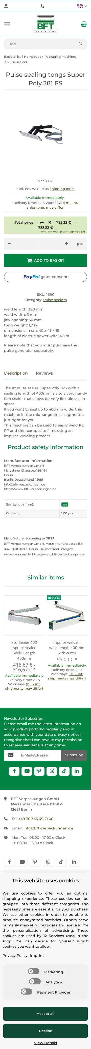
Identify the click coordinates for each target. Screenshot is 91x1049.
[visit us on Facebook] (14, 771)
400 (64, 504)
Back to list (12, 57)
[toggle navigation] (7, 24)
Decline (45, 1031)
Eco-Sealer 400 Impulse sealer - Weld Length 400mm (24, 650)
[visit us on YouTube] (26, 771)
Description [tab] (16, 373)
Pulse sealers (55, 300)
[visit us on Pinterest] (39, 771)
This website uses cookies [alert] (45, 881)
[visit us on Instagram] (52, 771)
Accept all (45, 1014)
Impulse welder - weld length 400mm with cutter (66, 647)
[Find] (83, 44)
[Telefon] (42, 6)
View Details (45, 1043)
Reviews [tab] (44, 373)
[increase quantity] (66, 244)
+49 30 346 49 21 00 (35, 819)
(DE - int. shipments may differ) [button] (24, 686)
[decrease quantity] (9, 244)
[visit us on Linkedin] (77, 771)
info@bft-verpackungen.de (48, 828)
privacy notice (67, 734)
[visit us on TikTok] (64, 771)
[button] (82, 6)
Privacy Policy (15, 955)
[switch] (33, 971)
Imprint (37, 955)
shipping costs (62, 189)
